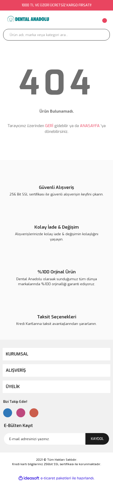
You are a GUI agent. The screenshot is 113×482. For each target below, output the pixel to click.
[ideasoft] (28, 478)
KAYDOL (97, 438)
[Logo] (28, 20)
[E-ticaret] (55, 478)
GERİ (49, 125)
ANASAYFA (90, 125)
